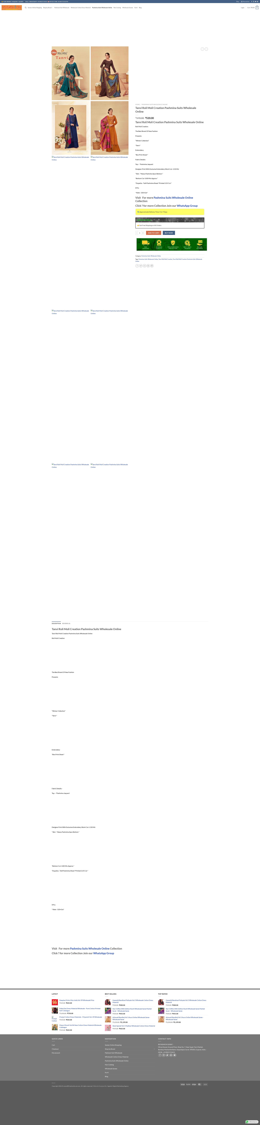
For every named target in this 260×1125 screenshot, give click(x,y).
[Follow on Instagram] (253, 1)
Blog (237, 1)
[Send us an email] (257, 1)
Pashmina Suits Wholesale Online (102, 7)
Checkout (55, 1049)
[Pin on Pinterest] (148, 265)
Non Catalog (117, 7)
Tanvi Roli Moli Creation (165, 259)
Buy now (169, 233)
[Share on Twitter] (140, 265)
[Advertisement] (130, 27)
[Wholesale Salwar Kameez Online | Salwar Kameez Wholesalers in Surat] (12, 7)
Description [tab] (56, 623)
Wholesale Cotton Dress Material (81, 7)
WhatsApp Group (187, 205)
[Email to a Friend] (144, 265)
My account (56, 1053)
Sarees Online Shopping (35, 7)
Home (137, 104)
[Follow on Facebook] (251, 1)
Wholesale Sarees (127, 7)
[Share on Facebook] (137, 265)
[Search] (25, 8)
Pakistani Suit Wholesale (61, 7)
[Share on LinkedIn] (152, 265)
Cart (53, 1045)
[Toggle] (154, 1049)
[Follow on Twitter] (255, 1)
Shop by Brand (47, 7)
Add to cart (153, 233)
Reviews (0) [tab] (66, 623)
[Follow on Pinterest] (174, 1055)
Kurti (136, 7)
